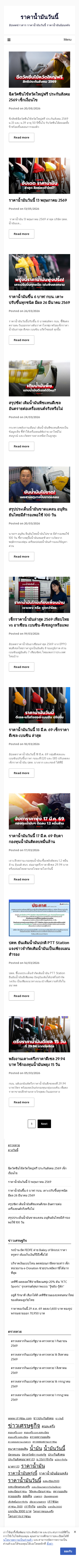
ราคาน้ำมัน (33, 1466)
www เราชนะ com (20, 1418)
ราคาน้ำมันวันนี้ (39, 16)
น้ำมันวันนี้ (54, 1448)
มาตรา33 (13, 1466)
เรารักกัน (29, 1506)
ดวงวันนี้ (13, 1150)
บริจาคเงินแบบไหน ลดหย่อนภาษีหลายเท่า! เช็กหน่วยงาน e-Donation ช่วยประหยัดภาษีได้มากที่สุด (40, 1268)
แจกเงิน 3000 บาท (19, 1511)
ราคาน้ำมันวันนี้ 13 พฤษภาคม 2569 (38, 200)
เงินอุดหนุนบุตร (51, 1496)
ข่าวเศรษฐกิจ (24, 1425)
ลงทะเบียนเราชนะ (17, 1491)
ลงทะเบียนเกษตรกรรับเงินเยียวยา (46, 1487)
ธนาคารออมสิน (18, 1449)
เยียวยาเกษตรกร (38, 1501)
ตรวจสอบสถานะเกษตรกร (19, 1441)
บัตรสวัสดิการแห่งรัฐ (34, 1454)
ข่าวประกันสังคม (43, 1418)
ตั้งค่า (50, 1543)
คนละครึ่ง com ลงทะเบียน (36, 1432)
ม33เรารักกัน (61, 1459)
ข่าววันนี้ (59, 1418)
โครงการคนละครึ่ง (43, 1511)
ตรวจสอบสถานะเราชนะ (45, 1441)
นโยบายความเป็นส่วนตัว (18, 1539)
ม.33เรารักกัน (44, 1459)
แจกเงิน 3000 (55, 1506)
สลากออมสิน (60, 1491)
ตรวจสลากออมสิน (40, 1437)
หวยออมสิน (14, 1496)
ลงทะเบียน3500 (51, 1481)
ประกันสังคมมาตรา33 (21, 1459)
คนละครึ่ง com (15, 1432)
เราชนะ (53, 1501)
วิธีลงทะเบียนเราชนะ (40, 1491)
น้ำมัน (36, 1448)
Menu (68, 39)
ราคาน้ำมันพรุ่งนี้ (22, 1473)
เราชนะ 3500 (15, 1506)
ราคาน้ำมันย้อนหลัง (53, 1473)
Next (44, 1123)
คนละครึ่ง (48, 1426)
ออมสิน (27, 1496)
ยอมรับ (68, 1551)
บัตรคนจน (14, 1454)
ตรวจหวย (14, 1145)
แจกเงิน (41, 1506)
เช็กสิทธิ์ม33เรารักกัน (18, 1501)
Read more (21, 137)
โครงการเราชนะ (19, 1516)
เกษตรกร (38, 1496)
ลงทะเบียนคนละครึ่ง (19, 1486)
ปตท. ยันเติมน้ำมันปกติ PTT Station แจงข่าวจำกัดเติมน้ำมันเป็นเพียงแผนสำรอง (39, 948)
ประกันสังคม (56, 1454)
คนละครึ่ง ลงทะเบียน (18, 1437)
